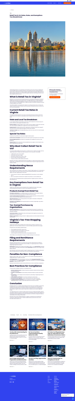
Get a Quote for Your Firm (54, 97)
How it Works (49, 3)
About (49, 377)
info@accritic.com (12, 379)
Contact (49, 382)
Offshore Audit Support (56, 387)
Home (49, 376)
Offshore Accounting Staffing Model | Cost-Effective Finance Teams (56, 380)
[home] (7, 3)
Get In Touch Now (67, 3)
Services (55, 376)
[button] (55, 3)
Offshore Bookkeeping (56, 389)
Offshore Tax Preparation (56, 384)
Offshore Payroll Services (55, 392)
